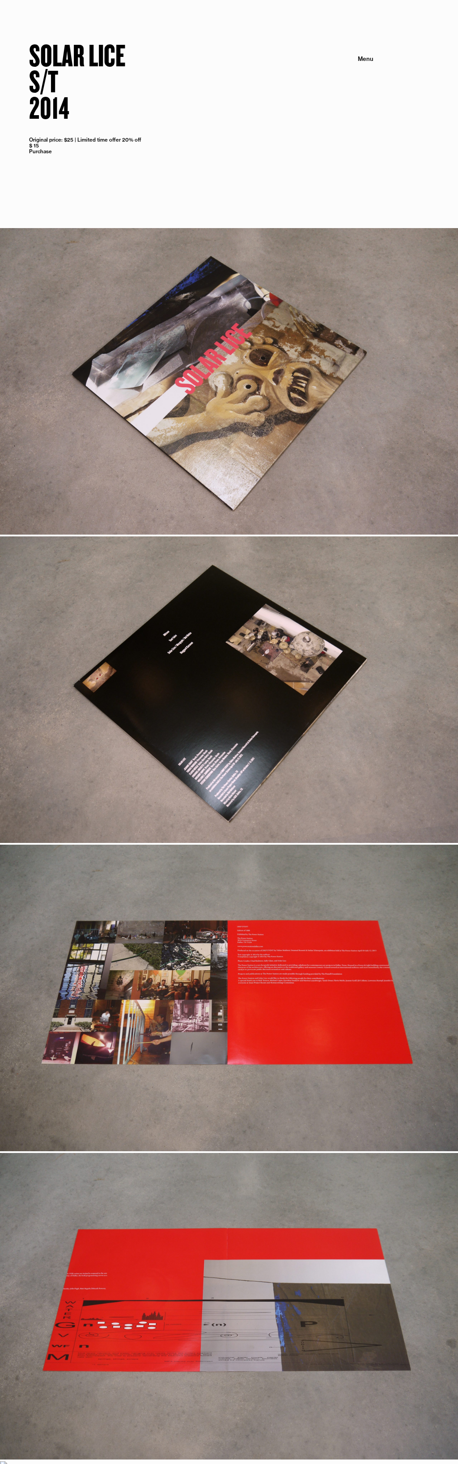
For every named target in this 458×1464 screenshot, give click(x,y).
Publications (353, 68)
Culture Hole (353, 95)
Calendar (357, 75)
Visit (364, 82)
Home (362, 89)
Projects (358, 61)
